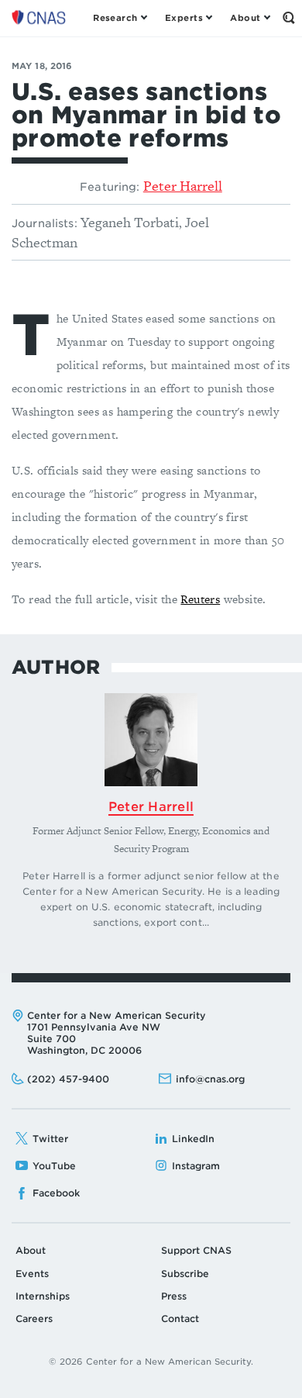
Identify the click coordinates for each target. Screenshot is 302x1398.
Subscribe (185, 1273)
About (30, 1250)
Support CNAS (196, 1250)
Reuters (200, 599)
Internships (42, 1296)
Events (32, 1273)
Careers (34, 1318)
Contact (180, 1318)
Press (174, 1296)
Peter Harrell (182, 185)
